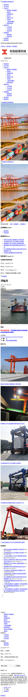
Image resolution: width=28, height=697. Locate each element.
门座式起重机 (10, 21)
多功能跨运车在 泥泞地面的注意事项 (14, 241)
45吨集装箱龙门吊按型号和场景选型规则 (15, 573)
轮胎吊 (9, 12)
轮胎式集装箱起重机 (11, 340)
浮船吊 (12, 332)
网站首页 (6, 4)
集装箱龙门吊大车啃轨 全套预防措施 (14, 243)
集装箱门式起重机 (12, 10)
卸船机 (5, 631)
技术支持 (9, 31)
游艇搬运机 (10, 14)
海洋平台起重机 (8, 629)
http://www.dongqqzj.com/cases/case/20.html (12, 337)
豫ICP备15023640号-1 (20, 675)
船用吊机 (19, 330)
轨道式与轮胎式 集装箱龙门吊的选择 (14, 239)
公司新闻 (9, 27)
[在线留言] (4, 276)
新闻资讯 (6, 25)
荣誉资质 (9, 36)
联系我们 (6, 40)
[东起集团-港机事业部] (7, 102)
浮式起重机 (14, 330)
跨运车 (9, 16)
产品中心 (6, 8)
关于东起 (6, 6)
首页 (11, 224)
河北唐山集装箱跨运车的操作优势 (13, 252)
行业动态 (9, 29)
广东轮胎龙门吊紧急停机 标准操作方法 (14, 570)
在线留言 (6, 38)
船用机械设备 (6, 332)
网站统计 (3, 695)
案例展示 (9, 34)
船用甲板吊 (10, 23)
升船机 (9, 19)
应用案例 (6, 32)
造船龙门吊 (10, 17)
